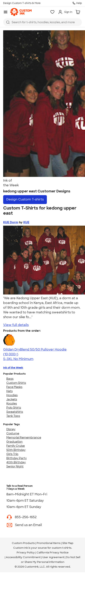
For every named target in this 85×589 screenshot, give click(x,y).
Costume (12, 433)
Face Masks (14, 387)
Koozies (11, 403)
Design (25, 199)
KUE (26, 222)
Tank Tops (13, 416)
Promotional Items (48, 543)
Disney (10, 429)
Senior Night (15, 466)
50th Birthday (16, 450)
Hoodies (12, 395)
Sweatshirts (14, 412)
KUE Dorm (10, 222)
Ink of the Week (13, 367)
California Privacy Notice (53, 552)
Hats (9, 391)
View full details (16, 325)
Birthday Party (16, 458)
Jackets (11, 399)
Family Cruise (15, 446)
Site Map (67, 543)
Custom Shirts (16, 383)
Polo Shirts (13, 407)
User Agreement (53, 557)
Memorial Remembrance (23, 437)
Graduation (14, 441)
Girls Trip (12, 454)
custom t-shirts (61, 547)
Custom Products (23, 543)
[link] (21, 12)
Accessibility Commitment (23, 557)
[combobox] (42, 22)
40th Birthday (16, 462)
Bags (9, 378)
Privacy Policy (26, 552)
